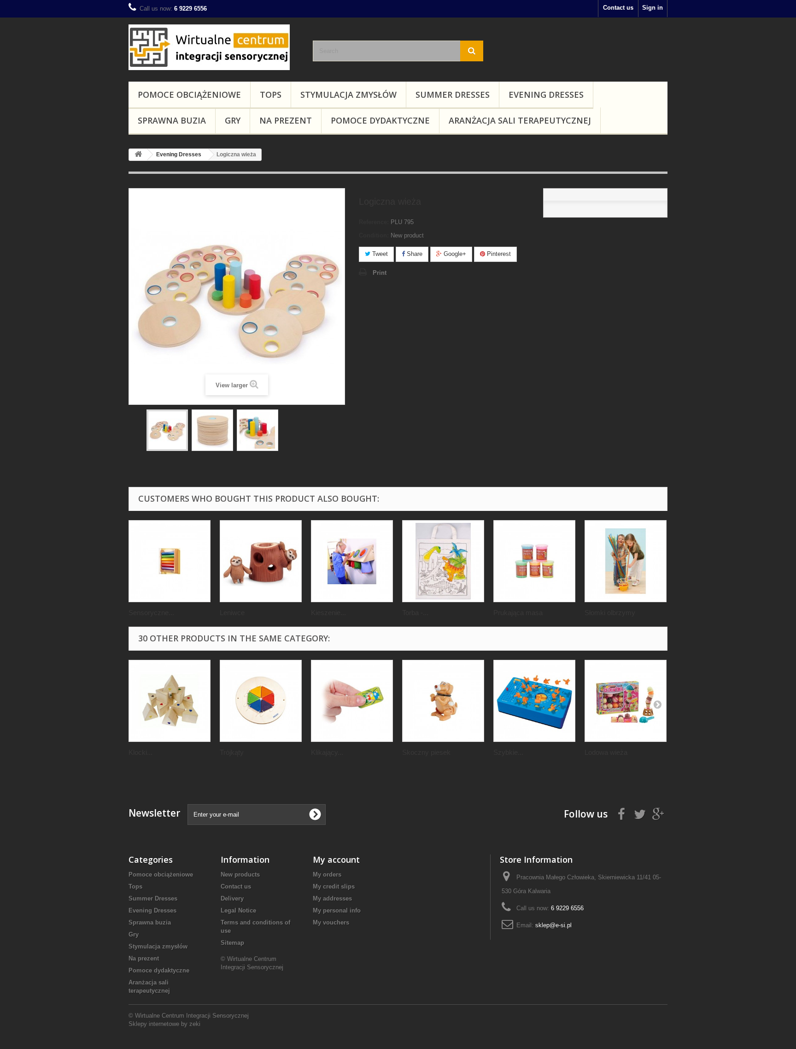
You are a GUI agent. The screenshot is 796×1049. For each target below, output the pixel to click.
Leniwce (232, 612)
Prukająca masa (518, 612)
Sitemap (232, 942)
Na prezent (285, 120)
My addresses (332, 898)
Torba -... (415, 612)
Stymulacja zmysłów (348, 94)
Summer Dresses (453, 94)
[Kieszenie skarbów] (352, 561)
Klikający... (327, 752)
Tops (270, 94)
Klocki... (140, 752)
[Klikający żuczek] (352, 701)
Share (413, 253)
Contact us (618, 7)
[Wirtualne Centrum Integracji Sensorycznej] (214, 47)
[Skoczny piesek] (443, 701)
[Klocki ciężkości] (170, 701)
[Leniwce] (261, 561)
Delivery (232, 898)
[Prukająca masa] (534, 561)
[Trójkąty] (261, 701)
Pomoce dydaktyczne (380, 120)
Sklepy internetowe (154, 1023)
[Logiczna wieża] (167, 430)
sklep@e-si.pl (553, 925)
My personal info (337, 910)
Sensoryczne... (151, 612)
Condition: (374, 235)
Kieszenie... (328, 612)
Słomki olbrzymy (610, 612)
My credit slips (334, 886)
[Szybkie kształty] (534, 701)
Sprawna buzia (172, 120)
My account (336, 859)
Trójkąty (232, 752)
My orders (327, 874)
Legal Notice (238, 910)
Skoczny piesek (426, 752)
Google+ (454, 253)
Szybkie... (508, 752)
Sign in (652, 7)
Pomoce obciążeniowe (189, 94)
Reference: (374, 222)
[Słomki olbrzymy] (626, 561)
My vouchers (331, 922)
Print (379, 272)
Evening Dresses (546, 94)
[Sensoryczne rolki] (170, 561)
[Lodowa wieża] (626, 701)
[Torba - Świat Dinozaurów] (443, 561)
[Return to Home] (138, 154)
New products (240, 874)
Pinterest (498, 253)
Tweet (379, 253)
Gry (232, 120)
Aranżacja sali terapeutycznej (520, 120)
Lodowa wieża (606, 752)
